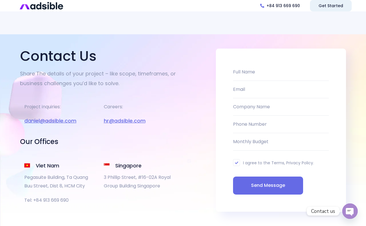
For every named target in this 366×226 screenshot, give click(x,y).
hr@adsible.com (125, 120)
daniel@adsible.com (50, 120)
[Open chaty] (350, 211)
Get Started (331, 6)
